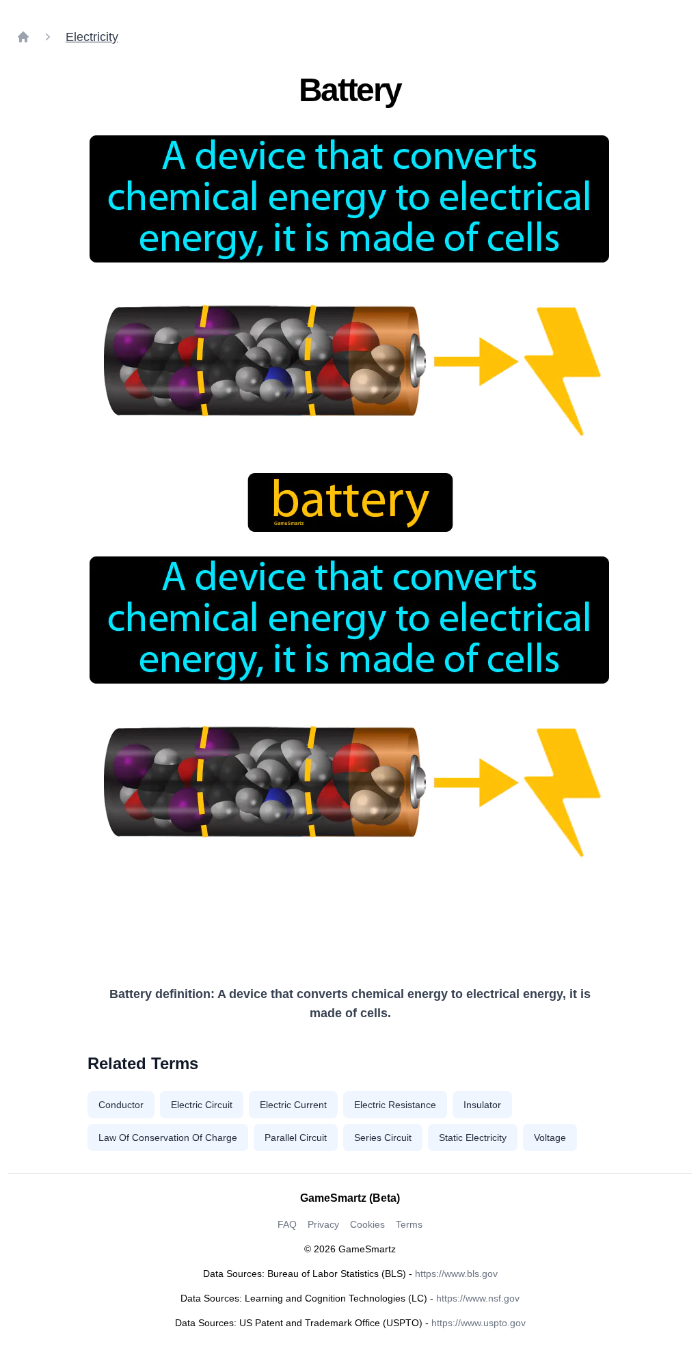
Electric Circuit (201, 1104)
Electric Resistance (395, 1104)
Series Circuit (383, 1137)
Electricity (92, 37)
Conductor (121, 1104)
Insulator (482, 1104)
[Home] (23, 37)
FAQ (287, 1224)
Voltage (550, 1137)
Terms (409, 1224)
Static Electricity (473, 1137)
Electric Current (293, 1104)
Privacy (323, 1224)
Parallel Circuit (296, 1137)
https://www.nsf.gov (478, 1298)
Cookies (367, 1224)
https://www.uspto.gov (478, 1322)
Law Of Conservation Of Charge (167, 1137)
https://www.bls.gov (456, 1273)
